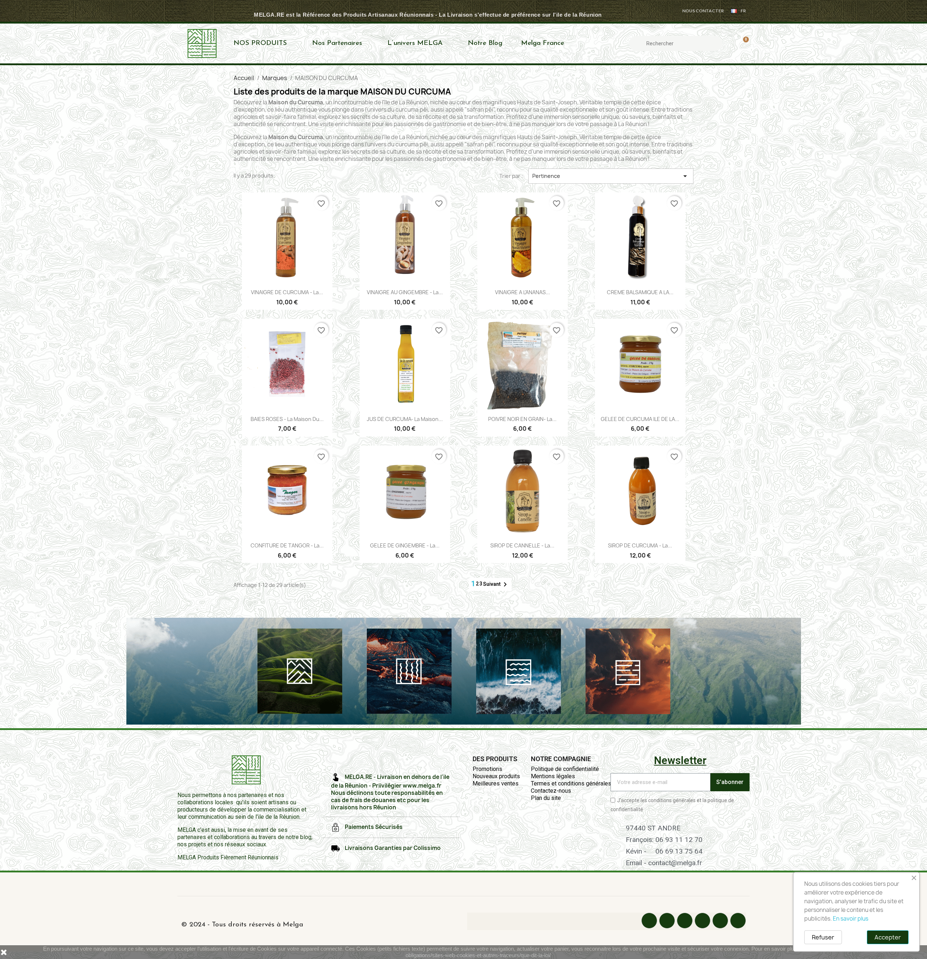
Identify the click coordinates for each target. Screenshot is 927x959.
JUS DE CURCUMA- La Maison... (405, 419)
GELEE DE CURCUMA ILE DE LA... (640, 419)
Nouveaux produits (496, 776)
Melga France (542, 43)
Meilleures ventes (496, 783)
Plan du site (546, 798)
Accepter (887, 937)
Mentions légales (553, 776)
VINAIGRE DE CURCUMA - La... (287, 292)
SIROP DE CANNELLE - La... (522, 545)
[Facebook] (649, 921)
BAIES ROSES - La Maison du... (287, 419)
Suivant (496, 584)
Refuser (823, 937)
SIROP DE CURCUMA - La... (640, 545)
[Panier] (743, 43)
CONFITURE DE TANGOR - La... (287, 545)
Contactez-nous (551, 790)
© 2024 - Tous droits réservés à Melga (242, 924)
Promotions (487, 769)
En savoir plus (850, 918)
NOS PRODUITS (260, 43)
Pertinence (610, 176)
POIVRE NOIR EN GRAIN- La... (522, 419)
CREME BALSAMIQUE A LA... (640, 292)
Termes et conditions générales (571, 783)
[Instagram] (685, 921)
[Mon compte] (730, 43)
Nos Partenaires (337, 43)
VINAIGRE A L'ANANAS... (522, 292)
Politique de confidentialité (565, 769)
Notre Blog (485, 43)
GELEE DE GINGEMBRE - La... (405, 545)
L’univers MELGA (414, 43)
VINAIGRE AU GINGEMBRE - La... (405, 292)
